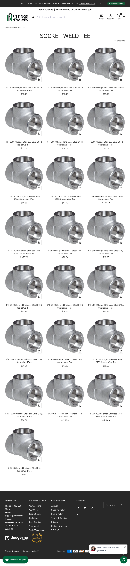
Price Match (34, 526)
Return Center (35, 514)
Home (7, 27)
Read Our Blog (35, 522)
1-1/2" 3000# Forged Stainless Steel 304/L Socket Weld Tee (65, 197)
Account (110, 18)
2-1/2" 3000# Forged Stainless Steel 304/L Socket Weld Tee (24, 252)
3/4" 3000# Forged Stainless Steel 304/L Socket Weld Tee (64, 143)
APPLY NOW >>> (87, 3)
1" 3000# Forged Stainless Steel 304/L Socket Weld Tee (106, 143)
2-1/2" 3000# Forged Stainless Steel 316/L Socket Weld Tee (106, 415)
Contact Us (33, 518)
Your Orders (34, 510)
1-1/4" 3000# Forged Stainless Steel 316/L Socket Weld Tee (106, 360)
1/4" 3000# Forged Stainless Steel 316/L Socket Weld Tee (24, 306)
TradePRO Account (116, 3)
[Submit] (34, 17)
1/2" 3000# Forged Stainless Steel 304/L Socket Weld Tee (24, 143)
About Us (55, 506)
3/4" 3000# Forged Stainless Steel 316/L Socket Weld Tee (24, 360)
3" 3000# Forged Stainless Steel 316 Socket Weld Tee (23, 469)
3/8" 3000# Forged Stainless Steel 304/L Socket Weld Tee (106, 89)
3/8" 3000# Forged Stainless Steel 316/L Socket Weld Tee (65, 306)
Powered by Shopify (31, 551)
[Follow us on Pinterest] (78, 514)
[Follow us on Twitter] (85, 507)
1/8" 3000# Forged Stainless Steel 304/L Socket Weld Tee (24, 89)
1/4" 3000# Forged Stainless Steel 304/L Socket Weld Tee (65, 89)
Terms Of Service (59, 518)
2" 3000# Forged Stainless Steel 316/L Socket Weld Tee (65, 415)
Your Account (35, 506)
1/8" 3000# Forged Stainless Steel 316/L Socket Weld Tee (106, 252)
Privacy (54, 522)
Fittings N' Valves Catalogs (59, 528)
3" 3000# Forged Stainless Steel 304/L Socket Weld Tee (65, 252)
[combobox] (64, 17)
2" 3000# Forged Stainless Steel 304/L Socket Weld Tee (105, 197)
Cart (118, 17)
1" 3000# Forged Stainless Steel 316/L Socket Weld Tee (65, 360)
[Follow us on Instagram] (92, 507)
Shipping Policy (58, 510)
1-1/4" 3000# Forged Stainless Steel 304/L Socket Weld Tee (24, 197)
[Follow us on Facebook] (78, 507)
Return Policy (57, 514)
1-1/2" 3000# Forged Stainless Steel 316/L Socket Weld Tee (24, 415)
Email (101, 17)
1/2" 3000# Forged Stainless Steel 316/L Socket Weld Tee (106, 306)
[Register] (121, 505)
